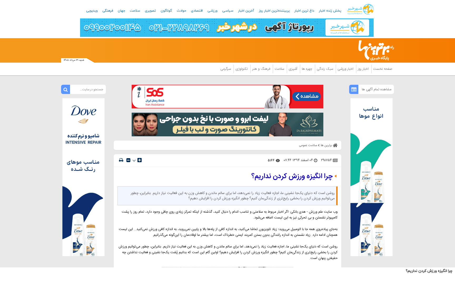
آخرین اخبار (246, 10)
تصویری (150, 10)
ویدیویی (92, 10)
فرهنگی (107, 10)
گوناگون (166, 10)
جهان (121, 10)
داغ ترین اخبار (304, 10)
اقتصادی (197, 10)
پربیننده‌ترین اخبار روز (274, 10)
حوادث (181, 10)
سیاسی (227, 10)
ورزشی (212, 10)
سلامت (135, 10)
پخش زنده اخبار (330, 10)
